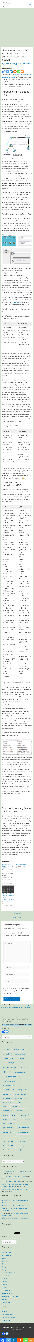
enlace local (17, 302)
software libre (9, 1137)
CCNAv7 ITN (9, 1063)
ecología (21, 1090)
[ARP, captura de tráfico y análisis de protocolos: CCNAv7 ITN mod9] (8, 889)
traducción (8, 1146)
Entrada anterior (17, 914)
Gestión (4, 1284)
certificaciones (6, 63)
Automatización (6, 1252)
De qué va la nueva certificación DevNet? (14, 1189)
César (4, 1208)
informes (8, 1111)
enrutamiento (20, 1098)
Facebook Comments (21, 928)
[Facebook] (3, 71)
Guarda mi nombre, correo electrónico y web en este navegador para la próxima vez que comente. (16, 991)
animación (7, 1054)
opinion (26, 1119)
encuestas (7, 1098)
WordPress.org (6, 1320)
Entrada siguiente (17, 917)
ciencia (24, 1067)
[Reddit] (15, 71)
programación (9, 1128)
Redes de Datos (16, 63)
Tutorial (7, 1150)
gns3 (5, 1106)
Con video (5, 1261)
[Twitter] (7, 71)
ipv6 (5, 1115)
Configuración (10, 1081)
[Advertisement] (17, 26)
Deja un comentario (9, 65)
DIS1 (20, 1085)
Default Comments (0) (9, 928)
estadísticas (8, 1102)
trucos (20, 1146)
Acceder (4, 1311)
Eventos (4, 1278)
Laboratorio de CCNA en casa (11, 1181)
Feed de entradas (7, 1314)
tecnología (10, 1141)
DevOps (4, 1267)
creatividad (8, 1085)
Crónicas (4, 1264)
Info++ (6, 3)
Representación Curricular (10, 1296)
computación (20, 1072)
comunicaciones (12, 1077)
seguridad (24, 1128)
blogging (8, 1058)
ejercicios (7, 1094)
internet (21, 1111)
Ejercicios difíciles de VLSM (16, 1205)
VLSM (4, 1200)
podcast (4, 1287)
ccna (20, 1058)
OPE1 (17, 1119)
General (4, 1281)
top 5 (22, 1141)
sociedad (23, 1132)
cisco (7, 1072)
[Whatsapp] (18, 71)
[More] (22, 71)
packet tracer (9, 1123)
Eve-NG (19, 1102)
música (25, 1115)
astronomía (21, 1054)
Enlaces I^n (5, 1276)
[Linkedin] (11, 71)
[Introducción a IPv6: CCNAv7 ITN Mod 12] (9, 873)
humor (15, 1106)
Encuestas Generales (8, 1273)
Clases (4, 1258)
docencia (8, 1090)
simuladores (8, 1132)
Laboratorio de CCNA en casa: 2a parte (14, 1176)
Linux (15, 1115)
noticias (6, 1119)
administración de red (13, 1049)
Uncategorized (6, 1302)
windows (18, 1150)
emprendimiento (22, 1094)
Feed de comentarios (8, 1317)
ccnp (20, 1063)
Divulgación (5, 1270)
